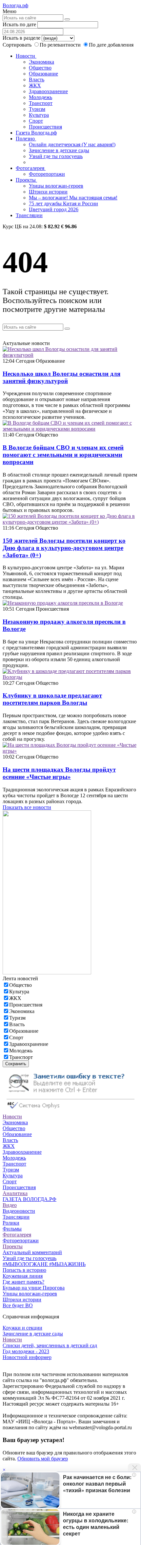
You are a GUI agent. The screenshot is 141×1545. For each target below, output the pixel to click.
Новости (26, 56)
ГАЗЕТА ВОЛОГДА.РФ (29, 1199)
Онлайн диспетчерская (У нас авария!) (72, 144)
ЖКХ (35, 85)
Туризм (37, 109)
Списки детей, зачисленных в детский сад (50, 1345)
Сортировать (17, 45)
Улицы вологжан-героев (56, 186)
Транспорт (40, 103)
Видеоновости (19, 1211)
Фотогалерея (31, 168)
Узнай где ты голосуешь (56, 156)
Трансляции (29, 215)
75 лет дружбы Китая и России (63, 203)
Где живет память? (23, 1282)
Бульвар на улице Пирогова (34, 1288)
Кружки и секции (22, 1328)
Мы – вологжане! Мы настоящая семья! (73, 197)
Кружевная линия (23, 1276)
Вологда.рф (15, 5)
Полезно (26, 138)
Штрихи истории (48, 191)
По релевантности (61, 45)
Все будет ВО (18, 1305)
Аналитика (15, 1193)
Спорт (36, 121)
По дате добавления (111, 45)
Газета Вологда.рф (36, 132)
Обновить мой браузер (42, 1458)
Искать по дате (19, 24)
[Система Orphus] (70, 1110)
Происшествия (45, 127)
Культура (39, 115)
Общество (40, 68)
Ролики (11, 1223)
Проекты (26, 180)
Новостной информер (27, 1357)
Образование (43, 73)
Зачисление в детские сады (59, 150)
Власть (36, 79)
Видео (10, 1205)
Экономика (41, 62)
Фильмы (12, 1228)
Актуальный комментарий (32, 1252)
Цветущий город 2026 (53, 209)
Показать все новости (27, 807)
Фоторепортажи (47, 174)
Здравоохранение (48, 91)
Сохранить (15, 1063)
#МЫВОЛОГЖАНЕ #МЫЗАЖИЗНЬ (44, 1264)
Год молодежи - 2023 (26, 1351)
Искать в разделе (21, 38)
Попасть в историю (24, 1270)
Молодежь (40, 97)
